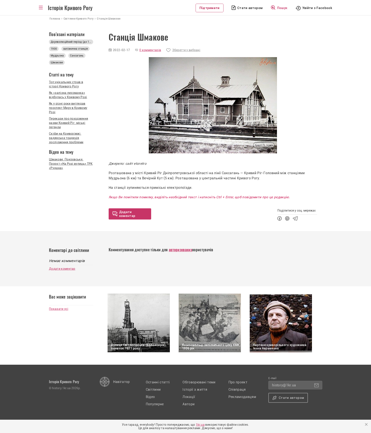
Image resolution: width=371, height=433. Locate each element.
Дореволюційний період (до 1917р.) (72, 41)
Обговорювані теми (198, 382)
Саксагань (77, 55)
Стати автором (250, 8)
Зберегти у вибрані (186, 50)
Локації (188, 397)
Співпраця (237, 389)
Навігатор (121, 382)
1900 (54, 48)
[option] (213, 105)
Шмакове (57, 62)
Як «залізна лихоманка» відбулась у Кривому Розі (68, 95)
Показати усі (58, 309)
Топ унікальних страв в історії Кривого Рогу (66, 84)
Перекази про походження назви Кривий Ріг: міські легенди (68, 123)
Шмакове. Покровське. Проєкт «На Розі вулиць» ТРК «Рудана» (71, 164)
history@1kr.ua (284, 385)
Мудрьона (57, 55)
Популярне (155, 404)
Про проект (237, 382)
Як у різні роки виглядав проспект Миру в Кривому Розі (68, 108)
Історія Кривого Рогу (70, 8)
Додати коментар (62, 268)
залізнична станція (75, 48)
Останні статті (158, 382)
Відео (150, 397)
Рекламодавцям (242, 397)
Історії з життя (194, 389)
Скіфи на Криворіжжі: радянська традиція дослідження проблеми (66, 138)
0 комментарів (150, 50)
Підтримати (209, 8)
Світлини (153, 389)
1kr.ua (200, 424)
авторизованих (180, 249)
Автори (188, 404)
